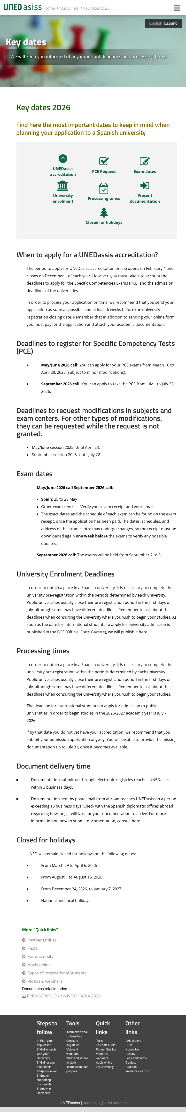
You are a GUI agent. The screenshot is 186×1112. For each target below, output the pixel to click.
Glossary (72, 1040)
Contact (130, 1062)
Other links (132, 1027)
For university (41, 956)
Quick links (69, 8)
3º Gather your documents (46, 1064)
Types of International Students (57, 973)
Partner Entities (42, 940)
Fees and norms (136, 1058)
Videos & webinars (45, 981)
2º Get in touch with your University (46, 1053)
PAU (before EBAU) (133, 1042)
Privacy (130, 1053)
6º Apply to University (44, 1090)
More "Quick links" (40, 929)
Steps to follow (47, 1027)
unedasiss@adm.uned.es (105, 1102)
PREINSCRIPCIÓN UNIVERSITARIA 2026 (64, 996)
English (155, 23)
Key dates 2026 (96, 8)
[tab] (93, 51)
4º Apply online (47, 1071)
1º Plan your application (45, 1042)
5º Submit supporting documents (44, 1079)
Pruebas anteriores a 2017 (137, 1069)
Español (171, 23)
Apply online (39, 964)
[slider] (93, 51)
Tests (33, 948)
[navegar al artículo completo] (63, 167)
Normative (132, 1049)
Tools (72, 1023)
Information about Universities (77, 1034)
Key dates (72, 1045)
